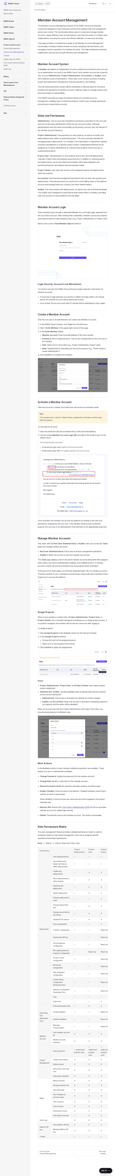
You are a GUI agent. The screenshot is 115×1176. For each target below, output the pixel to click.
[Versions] (104, 3)
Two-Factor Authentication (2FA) (76, 807)
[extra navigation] (110, 3)
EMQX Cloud (13, 3)
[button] (26, 21)
